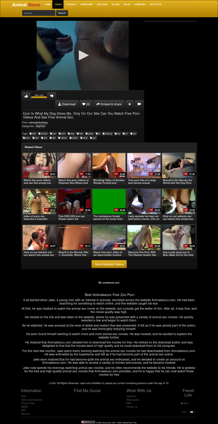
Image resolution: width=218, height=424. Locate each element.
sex (45, 137)
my (118, 133)
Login (183, 411)
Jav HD (127, 4)
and (34, 133)
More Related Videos (109, 264)
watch (75, 137)
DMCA (24, 406)
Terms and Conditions (32, 399)
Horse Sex (140, 4)
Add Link (25, 413)
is (99, 133)
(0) (87, 104)
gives (90, 133)
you (94, 137)
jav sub (115, 4)
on (126, 133)
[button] (82, 55)
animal (44, 133)
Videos (58, 4)
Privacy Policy (28, 403)
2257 (23, 410)
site (54, 137)
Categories (86, 4)
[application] (82, 55)
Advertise (131, 396)
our (134, 133)
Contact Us (132, 406)
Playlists (71, 4)
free (81, 133)
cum (63, 133)
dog (72, 133)
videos (63, 137)
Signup (186, 403)
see (36, 137)
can (54, 133)
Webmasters (133, 399)
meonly (108, 133)
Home (48, 4)
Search (62, 13)
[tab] (33, 147)
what (84, 137)
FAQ (23, 396)
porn (27, 137)
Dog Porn (102, 4)
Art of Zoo (155, 4)
